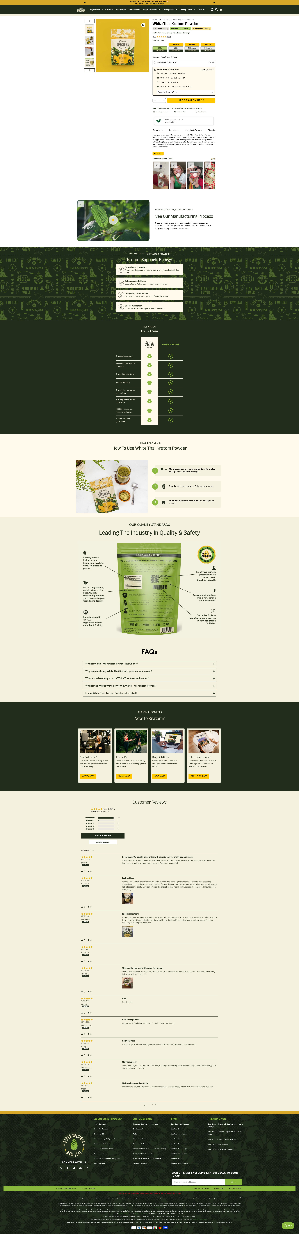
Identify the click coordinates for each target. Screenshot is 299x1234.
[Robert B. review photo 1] (127, 898)
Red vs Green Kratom (218, 1144)
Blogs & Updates (102, 1144)
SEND (233, 1182)
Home (155, 20)
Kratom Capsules (179, 1134)
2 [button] (148, 1105)
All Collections (165, 20)
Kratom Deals (134, 9)
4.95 (154, 37)
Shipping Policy (140, 1139)
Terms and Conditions (201, 1188)
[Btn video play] (161, 175)
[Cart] (221, 10)
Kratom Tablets (178, 1144)
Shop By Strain (186, 9)
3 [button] (152, 1105)
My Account (99, 1164)
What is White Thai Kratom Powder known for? (111, 664)
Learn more (124, 776)
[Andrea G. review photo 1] (127, 983)
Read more (160, 776)
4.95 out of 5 (109, 808)
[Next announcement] (214, 2)
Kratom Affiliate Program (107, 1159)
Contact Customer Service (145, 1124)
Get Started (88, 776)
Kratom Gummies (178, 1139)
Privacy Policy (235, 1188)
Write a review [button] (103, 836)
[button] (161, 37)
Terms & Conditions (140, 1213)
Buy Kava (109, 9)
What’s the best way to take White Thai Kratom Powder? (117, 678)
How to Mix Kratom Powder (220, 1149)
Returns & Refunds (142, 1144)
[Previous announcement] (84, 2)
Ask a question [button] (103, 842)
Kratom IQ (99, 1134)
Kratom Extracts (179, 1154)
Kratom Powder (178, 1129)
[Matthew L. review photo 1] (127, 931)
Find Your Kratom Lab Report (147, 1159)
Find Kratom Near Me (143, 1154)
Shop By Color (168, 9)
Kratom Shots (177, 1159)
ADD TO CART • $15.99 (191, 100)
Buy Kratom (95, 9)
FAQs (135, 1134)
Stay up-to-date (199, 776)
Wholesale (99, 1154)
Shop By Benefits (150, 9)
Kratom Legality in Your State (109, 1139)
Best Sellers (121, 9)
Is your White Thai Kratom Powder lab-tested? (111, 693)
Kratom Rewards (140, 1164)
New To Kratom (101, 1129)
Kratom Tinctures (179, 1164)
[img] (87, 857)
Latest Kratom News (103, 1149)
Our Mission (100, 1124)
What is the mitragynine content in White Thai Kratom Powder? (121, 686)
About (200, 9)
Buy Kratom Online (180, 1124)
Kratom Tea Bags (179, 1149)
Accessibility (219, 1188)
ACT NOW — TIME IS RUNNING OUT (149, 4)
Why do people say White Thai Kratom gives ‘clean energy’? (118, 671)
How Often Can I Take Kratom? (223, 1139)
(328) (168, 37)
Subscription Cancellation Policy (149, 1149)
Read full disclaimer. (200, 1219)
